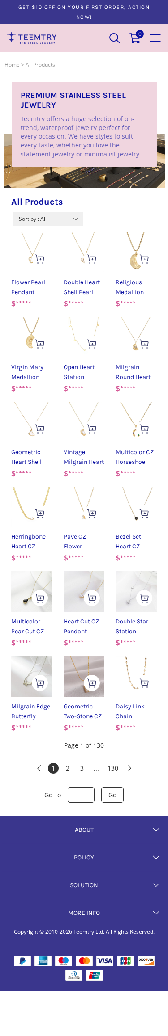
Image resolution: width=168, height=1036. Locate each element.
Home (12, 64)
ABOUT (84, 830)
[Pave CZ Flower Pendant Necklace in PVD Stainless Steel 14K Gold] (84, 507)
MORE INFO (84, 913)
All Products (40, 64)
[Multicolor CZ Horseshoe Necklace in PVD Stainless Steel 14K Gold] (136, 422)
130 (113, 768)
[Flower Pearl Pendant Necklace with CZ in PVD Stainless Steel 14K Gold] (31, 253)
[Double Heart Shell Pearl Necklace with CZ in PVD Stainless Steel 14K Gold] (84, 253)
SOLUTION (84, 885)
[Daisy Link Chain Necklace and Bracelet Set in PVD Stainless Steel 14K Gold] (136, 676)
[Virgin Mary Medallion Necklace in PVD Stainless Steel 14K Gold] (31, 337)
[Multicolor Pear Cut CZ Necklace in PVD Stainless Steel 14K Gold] (31, 591)
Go (112, 795)
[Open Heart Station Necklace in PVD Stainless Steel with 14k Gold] (84, 337)
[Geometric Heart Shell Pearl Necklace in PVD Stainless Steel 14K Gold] (31, 422)
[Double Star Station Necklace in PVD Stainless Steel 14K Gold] (136, 591)
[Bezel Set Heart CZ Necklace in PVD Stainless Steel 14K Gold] (136, 507)
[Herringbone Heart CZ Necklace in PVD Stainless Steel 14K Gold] (31, 507)
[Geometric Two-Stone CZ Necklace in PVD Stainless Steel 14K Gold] (84, 676)
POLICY (84, 857)
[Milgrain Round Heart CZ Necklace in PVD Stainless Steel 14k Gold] (136, 337)
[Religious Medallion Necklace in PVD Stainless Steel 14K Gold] (136, 253)
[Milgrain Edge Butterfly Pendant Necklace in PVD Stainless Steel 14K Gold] (31, 676)
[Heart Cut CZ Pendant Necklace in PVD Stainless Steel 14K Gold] (84, 591)
